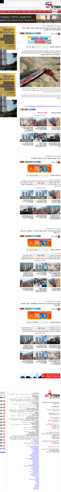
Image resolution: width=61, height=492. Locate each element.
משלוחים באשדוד (35, 437)
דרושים (24, 11)
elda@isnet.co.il (55, 406)
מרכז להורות (36, 472)
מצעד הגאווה (36, 473)
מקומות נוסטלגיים (35, 409)
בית (59, 11)
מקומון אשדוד (36, 436)
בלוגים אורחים (25, 407)
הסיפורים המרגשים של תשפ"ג (24, 394)
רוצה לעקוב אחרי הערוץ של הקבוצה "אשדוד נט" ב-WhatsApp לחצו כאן (42, 91)
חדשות (55, 11)
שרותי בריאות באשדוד (34, 444)
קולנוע (14, 11)
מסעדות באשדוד (35, 438)
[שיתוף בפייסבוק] (39, 25)
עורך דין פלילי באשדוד (34, 459)
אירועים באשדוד (35, 445)
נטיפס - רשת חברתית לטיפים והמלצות (31, 428)
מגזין (38, 391)
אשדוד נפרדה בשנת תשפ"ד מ (17, 404)
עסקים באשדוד (14, 424)
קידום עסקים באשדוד (34, 432)
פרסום (37, 463)
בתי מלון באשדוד (35, 433)
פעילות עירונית (29, 400)
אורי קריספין (49, 409)
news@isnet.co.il (55, 413)
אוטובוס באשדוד (13, 423)
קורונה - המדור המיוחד (33, 417)
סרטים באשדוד (36, 424)
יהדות (27, 421)
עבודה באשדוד (35, 454)
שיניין (38, 468)
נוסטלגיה (21, 392)
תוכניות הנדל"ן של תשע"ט (19, 422)
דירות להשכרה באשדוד (34, 440)
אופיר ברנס (36, 465)
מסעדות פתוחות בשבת (20, 384)
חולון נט (37, 462)
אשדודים (27, 379)
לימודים (31, 412)
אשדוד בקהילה (35, 399)
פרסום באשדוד (35, 451)
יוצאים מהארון (34, 380)
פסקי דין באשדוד (35, 416)
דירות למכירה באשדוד (34, 439)
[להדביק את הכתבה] (25, 94)
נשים (38, 421)
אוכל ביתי (37, 384)
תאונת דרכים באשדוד (54, 164)
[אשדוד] (51, 10)
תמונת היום (25, 398)
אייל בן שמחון (36, 429)
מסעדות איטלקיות (12, 384)
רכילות (44, 11)
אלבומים (37, 397)
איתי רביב (37, 469)
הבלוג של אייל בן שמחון (34, 407)
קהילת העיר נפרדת (31, 401)
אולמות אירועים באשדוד (34, 456)
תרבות (39, 11)
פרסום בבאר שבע (35, 442)
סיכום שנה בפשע (22, 395)
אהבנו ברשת (32, 421)
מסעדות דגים (20, 384)
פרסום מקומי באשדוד (34, 431)
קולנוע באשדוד (15, 388)
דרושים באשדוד (35, 446)
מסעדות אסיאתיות (30, 384)
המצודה (37, 467)
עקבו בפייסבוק (55, 97)
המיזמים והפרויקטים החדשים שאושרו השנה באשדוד (28, 420)
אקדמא (37, 471)
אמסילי (37, 466)
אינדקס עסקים (16, 421)
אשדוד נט (57, 18)
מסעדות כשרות (18, 385)
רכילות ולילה (36, 378)
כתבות (37, 392)
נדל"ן (17, 382)
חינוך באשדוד (28, 424)
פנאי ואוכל (23, 421)
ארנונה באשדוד (35, 448)
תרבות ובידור (36, 387)
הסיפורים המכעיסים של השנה (31, 396)
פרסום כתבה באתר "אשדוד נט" (32, 430)
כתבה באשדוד (36, 455)
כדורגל (20, 390)
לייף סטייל (36, 413)
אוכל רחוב (31, 386)
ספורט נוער (29, 390)
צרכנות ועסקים (35, 411)
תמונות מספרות (27, 392)
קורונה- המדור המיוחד (34, 418)
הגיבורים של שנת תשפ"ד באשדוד (32, 403)
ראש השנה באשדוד (30, 422)
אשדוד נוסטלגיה (35, 408)
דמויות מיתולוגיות (26, 409)
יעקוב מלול (37, 470)
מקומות (22, 379)
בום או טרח (32, 379)
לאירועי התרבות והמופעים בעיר (32, 388)
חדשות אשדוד (50, 18)
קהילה (34, 11)
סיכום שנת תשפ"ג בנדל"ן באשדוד (17, 396)
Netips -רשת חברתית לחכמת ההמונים (31, 451)
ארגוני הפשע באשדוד (27, 382)
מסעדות (37, 383)
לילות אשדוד (31, 398)
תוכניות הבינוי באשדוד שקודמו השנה (16, 403)
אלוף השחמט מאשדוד (54, 311)
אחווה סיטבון (36, 472)
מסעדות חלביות (28, 384)
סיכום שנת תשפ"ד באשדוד (32, 402)
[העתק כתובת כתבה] (30, 25)
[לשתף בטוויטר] (35, 25)
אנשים (18, 379)
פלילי (43, 18)
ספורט (49, 11)
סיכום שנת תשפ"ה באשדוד (32, 419)
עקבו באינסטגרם (41, 97)
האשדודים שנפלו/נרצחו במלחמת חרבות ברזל (30, 405)
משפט (9, 11)
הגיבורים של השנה (35, 394)
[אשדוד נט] (50, 383)
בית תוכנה (14, 420)
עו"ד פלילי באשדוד (35, 458)
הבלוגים (37, 406)
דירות (19, 11)
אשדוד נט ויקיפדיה (35, 452)
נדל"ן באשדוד (36, 425)
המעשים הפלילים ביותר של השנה (24, 423)
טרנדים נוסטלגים (18, 409)
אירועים (37, 398)
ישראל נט (37, 427)
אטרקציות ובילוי (31, 414)
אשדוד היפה (36, 400)
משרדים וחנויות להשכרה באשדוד (32, 443)
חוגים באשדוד (22, 388)
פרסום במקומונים (35, 435)
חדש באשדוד (26, 412)
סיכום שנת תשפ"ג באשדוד (32, 393)
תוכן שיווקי (37, 412)
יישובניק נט (36, 434)
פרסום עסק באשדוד (34, 426)
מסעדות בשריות (35, 384)
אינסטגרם (20, 398)
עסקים (29, 11)
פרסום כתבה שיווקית (34, 453)
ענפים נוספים (36, 390)
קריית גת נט (36, 461)
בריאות (23, 400)
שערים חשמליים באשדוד (34, 450)
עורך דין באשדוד (35, 460)
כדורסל (24, 390)
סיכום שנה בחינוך (31, 395)
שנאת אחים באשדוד (54, 238)
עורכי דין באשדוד (27, 416)
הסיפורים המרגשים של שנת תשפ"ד (32, 404)
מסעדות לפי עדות (26, 385)
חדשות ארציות (36, 382)
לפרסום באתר (20, 9)
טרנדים (25, 414)
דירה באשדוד (36, 457)
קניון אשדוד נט (21, 424)
